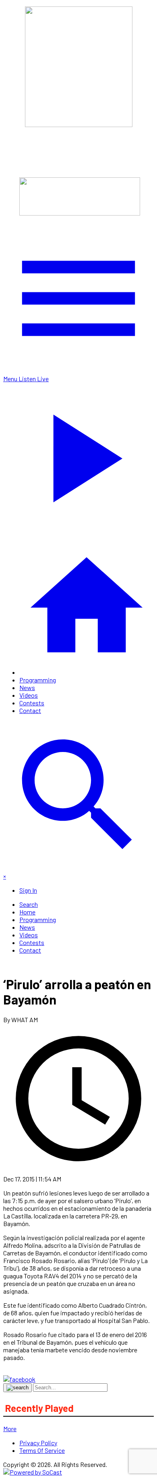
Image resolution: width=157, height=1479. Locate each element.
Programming (37, 680)
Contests (31, 703)
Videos (28, 695)
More (10, 1428)
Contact (30, 710)
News (27, 687)
